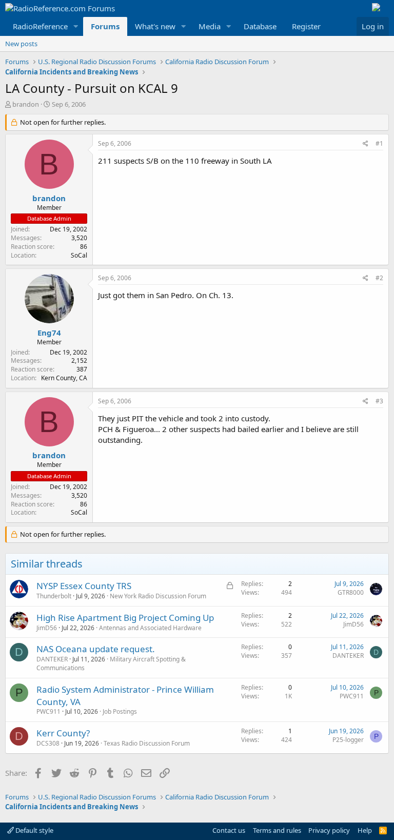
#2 (379, 278)
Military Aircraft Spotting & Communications (111, 663)
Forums (105, 26)
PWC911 (48, 711)
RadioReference (40, 26)
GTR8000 (351, 592)
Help (365, 830)
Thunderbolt (53, 596)
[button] (76, 26)
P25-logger (348, 739)
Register (306, 26)
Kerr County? (63, 733)
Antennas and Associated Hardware (150, 627)
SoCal (79, 255)
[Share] (365, 144)
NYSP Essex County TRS (83, 586)
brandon (25, 104)
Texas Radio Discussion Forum (147, 743)
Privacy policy (329, 830)
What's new (155, 26)
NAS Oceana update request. (95, 649)
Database (260, 26)
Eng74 (49, 332)
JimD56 (46, 627)
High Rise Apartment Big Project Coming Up (125, 617)
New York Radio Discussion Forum (158, 596)
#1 (379, 143)
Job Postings (120, 711)
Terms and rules (277, 830)
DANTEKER (52, 659)
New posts (21, 43)
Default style (33, 830)
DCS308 (48, 743)
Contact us (228, 830)
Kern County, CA (64, 378)
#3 (379, 401)
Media (210, 26)
